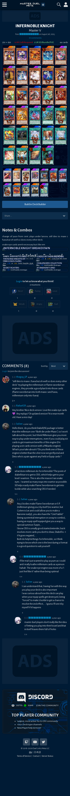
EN (30, 752)
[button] (4, 4)
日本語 (37, 752)
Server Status (47, 756)
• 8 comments (35, 38)
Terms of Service (24, 756)
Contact (36, 756)
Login (19, 281)
